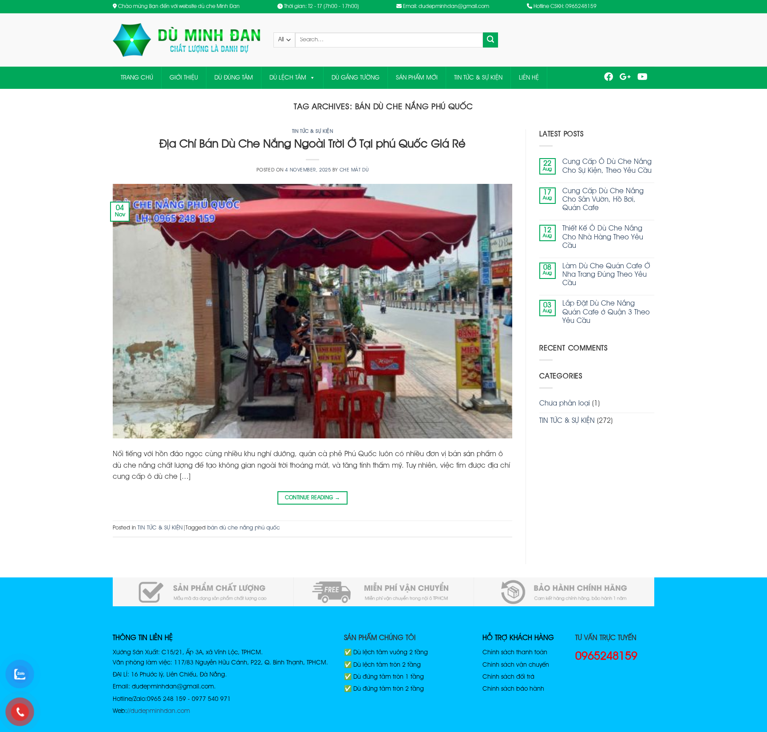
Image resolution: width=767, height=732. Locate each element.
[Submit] (490, 40)
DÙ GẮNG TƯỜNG (356, 77)
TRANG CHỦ (137, 77)
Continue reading (312, 497)
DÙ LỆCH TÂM (287, 77)
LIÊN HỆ (529, 77)
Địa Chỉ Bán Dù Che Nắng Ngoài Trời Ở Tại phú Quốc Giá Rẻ (312, 144)
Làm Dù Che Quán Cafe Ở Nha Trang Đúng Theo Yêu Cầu (606, 274)
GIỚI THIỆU (184, 77)
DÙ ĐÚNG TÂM (233, 77)
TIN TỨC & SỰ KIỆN (478, 77)
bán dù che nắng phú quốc (243, 527)
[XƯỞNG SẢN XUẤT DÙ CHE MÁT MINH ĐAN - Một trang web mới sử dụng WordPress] (186, 40)
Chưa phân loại (564, 404)
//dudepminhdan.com (158, 711)
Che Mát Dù (354, 170)
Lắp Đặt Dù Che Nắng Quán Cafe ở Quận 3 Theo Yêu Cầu (606, 312)
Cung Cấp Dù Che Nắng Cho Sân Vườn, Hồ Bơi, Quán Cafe (603, 199)
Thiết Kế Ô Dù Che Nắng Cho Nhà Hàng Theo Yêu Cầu (602, 237)
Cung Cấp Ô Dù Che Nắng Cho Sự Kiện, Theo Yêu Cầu (607, 166)
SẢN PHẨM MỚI (417, 77)
